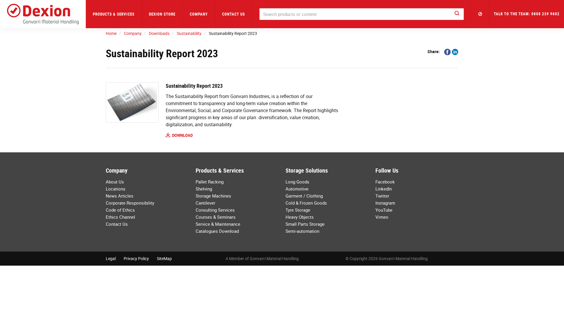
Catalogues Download (217, 231)
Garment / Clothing (304, 196)
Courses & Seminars (216, 217)
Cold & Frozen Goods (306, 203)
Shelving (204, 189)
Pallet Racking (210, 182)
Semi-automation (302, 231)
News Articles (119, 196)
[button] (480, 14)
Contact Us (233, 14)
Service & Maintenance (218, 224)
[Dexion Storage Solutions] (43, 14)
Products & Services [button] (114, 14)
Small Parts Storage (305, 224)
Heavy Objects (300, 217)
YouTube (383, 210)
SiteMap (164, 258)
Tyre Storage (298, 210)
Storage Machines (213, 196)
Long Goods (297, 182)
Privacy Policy (136, 258)
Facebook (385, 182)
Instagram (385, 203)
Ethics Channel (120, 217)
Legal (111, 258)
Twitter (382, 196)
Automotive (297, 189)
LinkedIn (383, 189)
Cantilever (205, 203)
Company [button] (199, 14)
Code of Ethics (120, 210)
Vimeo (381, 217)
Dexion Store (162, 14)
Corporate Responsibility (130, 203)
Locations (115, 189)
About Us (115, 182)
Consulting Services (215, 210)
